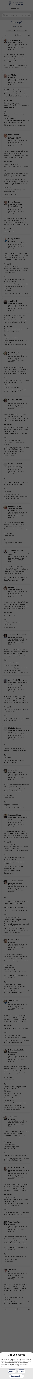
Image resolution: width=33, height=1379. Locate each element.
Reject (21, 1371)
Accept (12, 1371)
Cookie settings (16, 1376)
